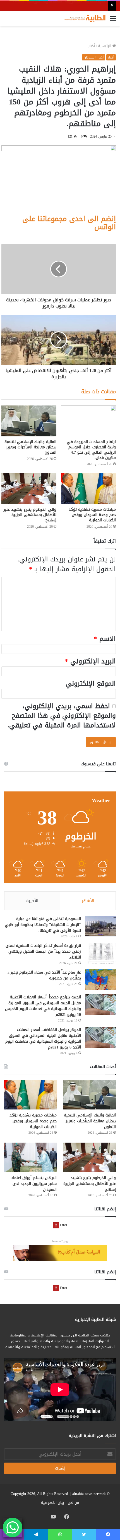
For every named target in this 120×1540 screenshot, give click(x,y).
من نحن (73, 1502)
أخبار (91, 45)
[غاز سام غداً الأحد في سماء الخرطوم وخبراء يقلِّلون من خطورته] (100, 979)
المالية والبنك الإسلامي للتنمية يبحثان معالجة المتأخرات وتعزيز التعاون (30, 447)
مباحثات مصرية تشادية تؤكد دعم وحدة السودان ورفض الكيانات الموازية (92, 515)
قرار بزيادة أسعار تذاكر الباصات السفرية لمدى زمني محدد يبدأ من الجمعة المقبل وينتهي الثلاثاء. (43, 951)
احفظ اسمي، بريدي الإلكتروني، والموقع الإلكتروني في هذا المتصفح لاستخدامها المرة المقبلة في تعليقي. (62, 715)
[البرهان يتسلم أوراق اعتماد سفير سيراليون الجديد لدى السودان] (30, 1157)
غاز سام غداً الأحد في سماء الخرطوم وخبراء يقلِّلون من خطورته (44, 975)
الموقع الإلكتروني (91, 684)
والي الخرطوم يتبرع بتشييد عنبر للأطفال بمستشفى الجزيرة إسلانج (30, 515)
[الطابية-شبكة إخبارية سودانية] (83, 18)
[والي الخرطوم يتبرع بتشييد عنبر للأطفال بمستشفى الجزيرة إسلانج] (28, 488)
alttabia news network (89, 1493)
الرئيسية (105, 45)
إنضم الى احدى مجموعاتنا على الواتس (69, 222)
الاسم (105, 639)
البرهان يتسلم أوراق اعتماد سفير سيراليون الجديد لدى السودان (34, 1183)
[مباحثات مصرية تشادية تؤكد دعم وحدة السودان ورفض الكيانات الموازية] (88, 488)
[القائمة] (113, 20)
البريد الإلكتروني (90, 661)
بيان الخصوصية (52, 1502)
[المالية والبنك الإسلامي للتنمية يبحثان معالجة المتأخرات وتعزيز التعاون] (28, 420)
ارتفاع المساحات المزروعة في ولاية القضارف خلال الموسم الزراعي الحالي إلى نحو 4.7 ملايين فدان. (91, 449)
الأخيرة (32, 901)
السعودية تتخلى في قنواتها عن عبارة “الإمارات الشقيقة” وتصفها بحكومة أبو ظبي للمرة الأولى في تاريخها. (43, 924)
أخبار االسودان (94, 57)
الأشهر (88, 901)
